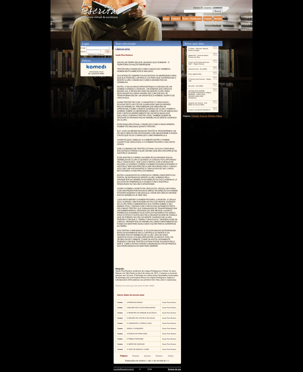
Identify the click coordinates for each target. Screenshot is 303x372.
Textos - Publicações (192, 18)
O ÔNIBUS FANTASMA (135, 339)
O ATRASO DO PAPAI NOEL (137, 334)
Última (170, 356)
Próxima (159, 356)
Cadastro (175, 18)
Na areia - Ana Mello (195, 86)
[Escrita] (99, 18)
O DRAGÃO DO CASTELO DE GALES (141, 318)
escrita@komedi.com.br (124, 369)
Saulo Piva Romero (169, 302)
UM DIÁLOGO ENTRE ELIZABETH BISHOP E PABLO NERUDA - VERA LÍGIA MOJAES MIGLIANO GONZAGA (199, 94)
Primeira (135, 356)
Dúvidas (218, 18)
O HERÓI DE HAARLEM (135, 344)
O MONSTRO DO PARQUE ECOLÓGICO (142, 313)
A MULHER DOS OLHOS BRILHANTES (141, 307)
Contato (208, 18)
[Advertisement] (151, 30)
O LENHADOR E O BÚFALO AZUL (139, 323)
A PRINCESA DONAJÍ (135, 302)
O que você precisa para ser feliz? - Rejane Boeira (198, 63)
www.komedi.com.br (96, 72)
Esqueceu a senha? (96, 54)
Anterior (147, 356)
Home (166, 18)
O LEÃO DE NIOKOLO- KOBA (138, 349)
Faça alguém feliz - (195, 74)
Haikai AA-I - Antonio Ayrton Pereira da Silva (198, 56)
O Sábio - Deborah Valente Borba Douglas (198, 49)
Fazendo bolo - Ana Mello (197, 69)
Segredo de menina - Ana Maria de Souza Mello (197, 104)
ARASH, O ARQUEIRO (135, 328)
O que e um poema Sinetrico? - (199, 110)
